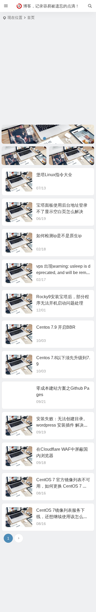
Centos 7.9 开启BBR (55, 327)
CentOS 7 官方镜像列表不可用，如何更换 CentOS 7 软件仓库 (63, 486)
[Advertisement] (48, 74)
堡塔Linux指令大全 (54, 174)
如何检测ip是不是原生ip (59, 235)
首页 (31, 17)
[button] (44, 138)
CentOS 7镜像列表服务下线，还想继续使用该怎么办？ (60, 516)
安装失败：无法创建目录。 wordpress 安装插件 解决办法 (62, 425)
